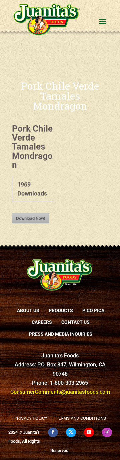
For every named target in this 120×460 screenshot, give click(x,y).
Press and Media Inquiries (60, 334)
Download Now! (30, 218)
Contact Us (75, 322)
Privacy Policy (30, 418)
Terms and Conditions (81, 418)
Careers (42, 322)
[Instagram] (107, 432)
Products (61, 310)
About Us (28, 310)
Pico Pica (93, 310)
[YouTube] (89, 432)
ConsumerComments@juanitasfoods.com (60, 392)
